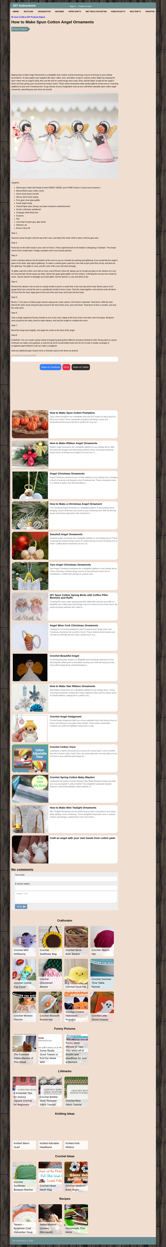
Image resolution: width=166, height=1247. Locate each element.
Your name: (20, 875)
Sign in (73, 6)
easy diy (26, 355)
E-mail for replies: (22, 884)
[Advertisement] (64, 52)
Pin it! (66, 367)
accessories (16, 355)
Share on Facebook (50, 367)
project (33, 355)
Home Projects (20, 29)
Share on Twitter (81, 367)
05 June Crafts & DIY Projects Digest (28, 17)
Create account (84, 6)
